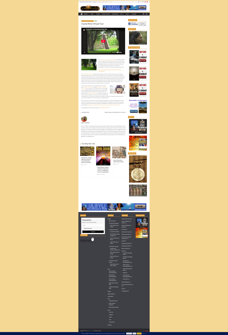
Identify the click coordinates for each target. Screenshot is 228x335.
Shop (121, 14)
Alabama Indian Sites (126, 218)
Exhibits (86, 14)
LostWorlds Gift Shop (113, 300)
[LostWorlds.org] (81, 14)
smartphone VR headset (92, 93)
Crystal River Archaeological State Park (107, 59)
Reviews (98, 14)
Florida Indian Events (126, 231)
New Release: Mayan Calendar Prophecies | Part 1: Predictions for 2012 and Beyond (103, 170)
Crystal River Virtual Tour (104, 107)
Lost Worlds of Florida (113, 229)
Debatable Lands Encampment (102, 1)
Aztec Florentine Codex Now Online (118, 161)
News (92, 14)
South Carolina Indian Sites (127, 284)
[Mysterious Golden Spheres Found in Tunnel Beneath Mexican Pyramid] (87, 147)
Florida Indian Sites (125, 234)
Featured (123, 229)
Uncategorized (125, 291)
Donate (110, 317)
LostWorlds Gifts (85, 112)
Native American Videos (114, 307)
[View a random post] (146, 14)
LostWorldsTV (115, 14)
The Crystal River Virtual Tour (87, 74)
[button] (88, 14)
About (127, 14)
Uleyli (123, 288)
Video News (125, 279)
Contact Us (111, 312)
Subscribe (134, 14)
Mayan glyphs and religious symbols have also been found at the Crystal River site (103, 105)
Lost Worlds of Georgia (113, 246)
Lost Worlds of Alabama (114, 223)
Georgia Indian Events (126, 243)
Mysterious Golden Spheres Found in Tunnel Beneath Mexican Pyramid (86, 160)
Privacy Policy (111, 322)
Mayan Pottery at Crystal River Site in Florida (115, 112)
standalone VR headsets (88, 87)
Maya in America (112, 220)
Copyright (111, 314)
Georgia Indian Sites (126, 245)
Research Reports (106, 14)
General (123, 240)
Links (110, 319)
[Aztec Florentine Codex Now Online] (119, 147)
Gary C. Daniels (92, 26)
